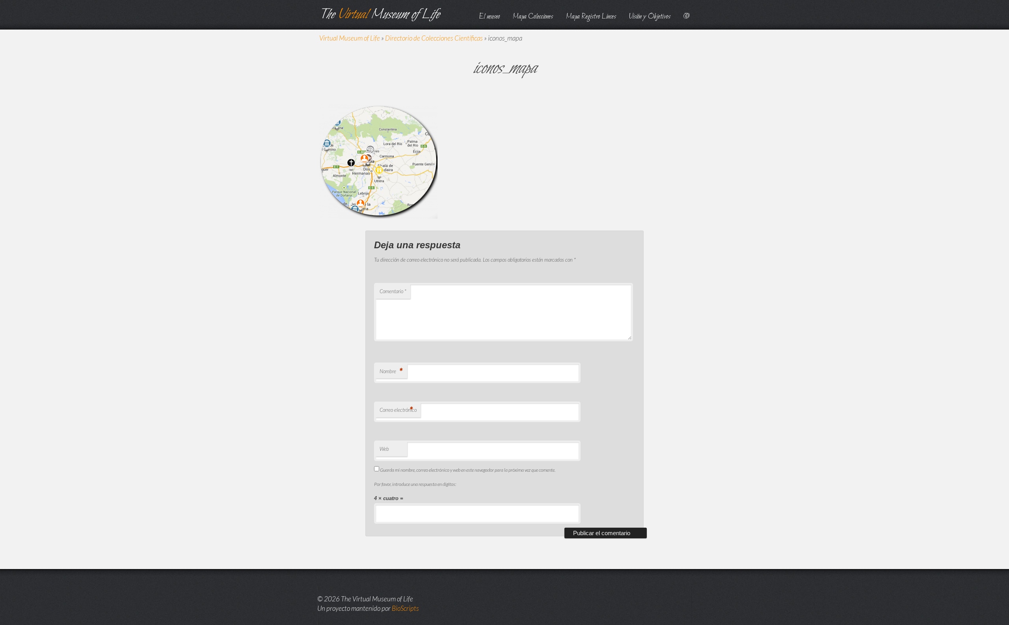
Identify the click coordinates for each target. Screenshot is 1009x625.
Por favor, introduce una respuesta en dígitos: (415, 484)
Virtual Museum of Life (349, 38)
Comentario (393, 291)
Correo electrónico (398, 409)
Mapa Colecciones (533, 17)
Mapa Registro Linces (591, 17)
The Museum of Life (379, 15)
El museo (489, 17)
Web (384, 449)
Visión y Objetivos (649, 17)
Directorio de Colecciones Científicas (434, 38)
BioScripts (405, 608)
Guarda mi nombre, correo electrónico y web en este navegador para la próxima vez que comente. (467, 470)
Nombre (391, 371)
